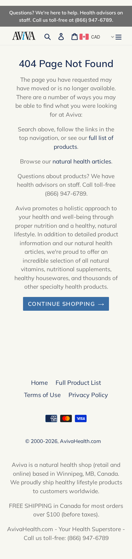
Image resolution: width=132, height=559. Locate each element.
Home (39, 382)
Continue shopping (61, 303)
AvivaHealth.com (80, 441)
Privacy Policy (88, 395)
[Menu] (118, 35)
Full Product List (78, 382)
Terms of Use (42, 395)
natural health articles (81, 161)
